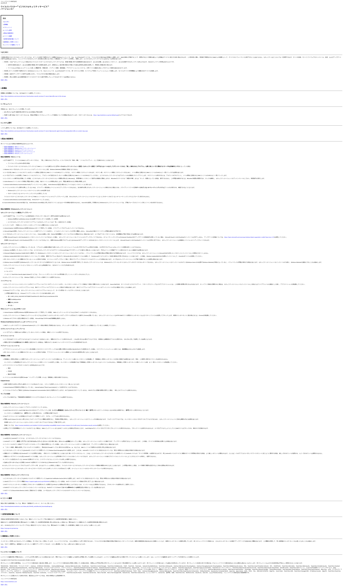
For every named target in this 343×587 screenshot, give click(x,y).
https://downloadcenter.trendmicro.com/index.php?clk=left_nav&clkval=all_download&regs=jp (26, 506)
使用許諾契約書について (11, 39)
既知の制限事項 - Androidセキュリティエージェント (19, 151)
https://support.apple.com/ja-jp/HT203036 (37, 481)
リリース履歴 (8, 36)
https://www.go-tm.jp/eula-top (9, 528)
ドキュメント (8, 27)
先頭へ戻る (4, 80)
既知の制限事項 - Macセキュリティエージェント (18, 150)
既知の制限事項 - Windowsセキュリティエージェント (20, 148)
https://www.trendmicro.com (9, 581)
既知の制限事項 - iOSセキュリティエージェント (18, 153)
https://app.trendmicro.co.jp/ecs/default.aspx (106, 115)
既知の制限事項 (8, 33)
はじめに (6, 21)
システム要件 (8, 30)
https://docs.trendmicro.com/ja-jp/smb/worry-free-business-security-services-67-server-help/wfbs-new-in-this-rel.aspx (33, 96)
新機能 (6, 24)
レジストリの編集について (12, 45)
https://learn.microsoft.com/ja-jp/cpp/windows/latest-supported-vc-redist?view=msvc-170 (249, 237)
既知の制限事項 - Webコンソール (14, 147)
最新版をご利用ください (11, 42)
